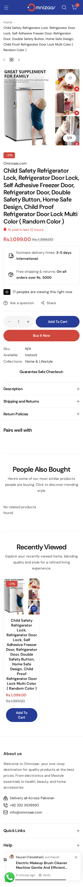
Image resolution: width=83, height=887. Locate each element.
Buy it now (41, 335)
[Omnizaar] (41, 7)
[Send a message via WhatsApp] (9, 877)
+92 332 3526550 (24, 805)
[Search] (64, 7)
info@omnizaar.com (26, 812)
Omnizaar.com (15, 163)
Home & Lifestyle (39, 361)
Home (7, 22)
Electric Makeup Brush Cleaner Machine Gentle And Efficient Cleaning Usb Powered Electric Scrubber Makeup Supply (42, 865)
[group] (41, 107)
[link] (76, 858)
